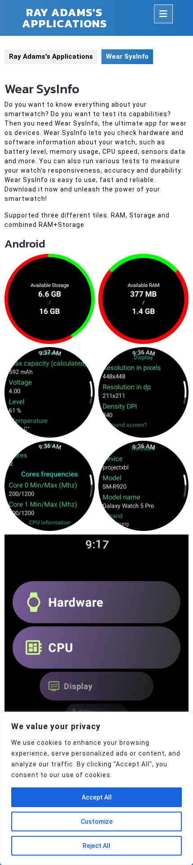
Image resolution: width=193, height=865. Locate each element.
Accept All (97, 797)
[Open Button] (163, 13)
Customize (97, 821)
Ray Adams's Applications (64, 18)
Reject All (96, 845)
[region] (96, 788)
